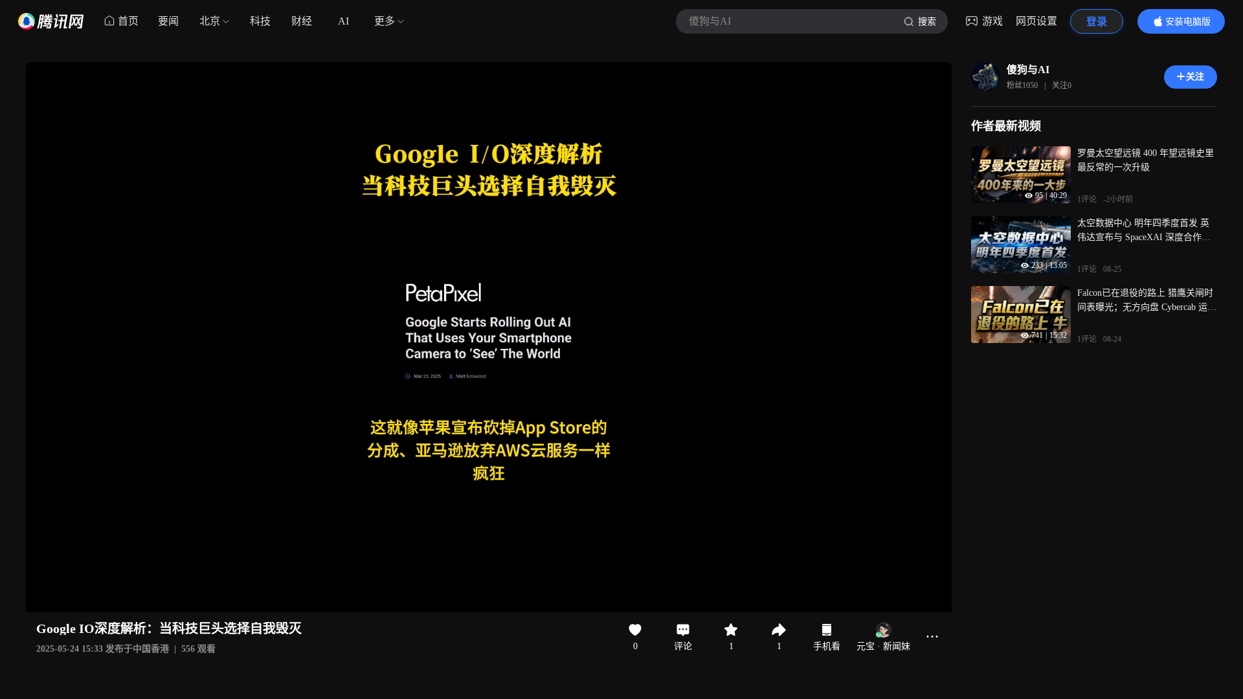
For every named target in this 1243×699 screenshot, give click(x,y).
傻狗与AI (1028, 69)
